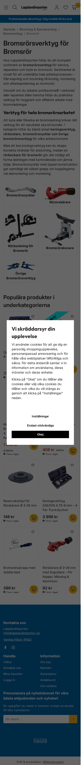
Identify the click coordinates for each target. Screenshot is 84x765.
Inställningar (40, 416)
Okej (40, 434)
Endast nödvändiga (40, 425)
